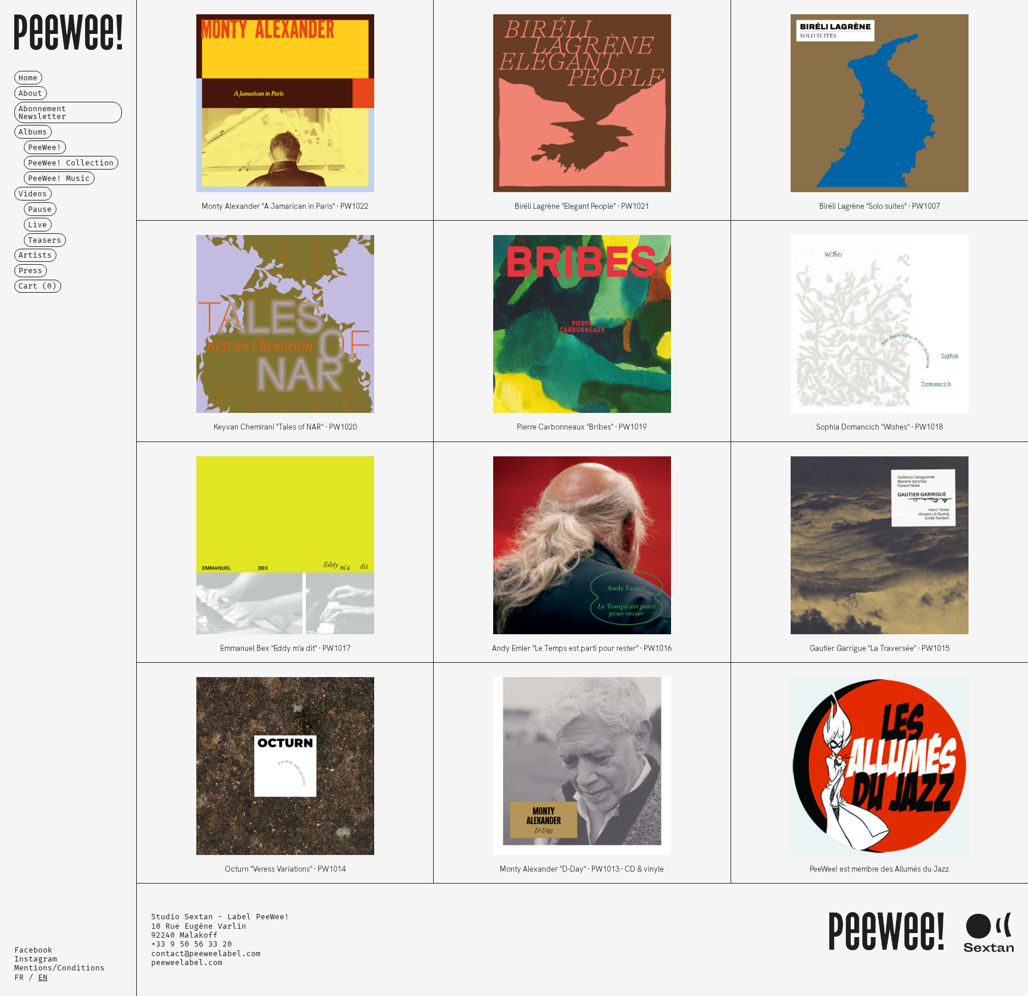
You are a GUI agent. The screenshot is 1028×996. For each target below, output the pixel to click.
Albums (32, 131)
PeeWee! (44, 147)
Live (37, 224)
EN (43, 977)
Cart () (37, 285)
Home (27, 77)
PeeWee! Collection (71, 162)
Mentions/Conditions (59, 967)
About (30, 93)
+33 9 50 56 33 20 (191, 943)
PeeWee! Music (59, 178)
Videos (32, 193)
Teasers (44, 240)
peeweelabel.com (186, 962)
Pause (40, 209)
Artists (35, 254)
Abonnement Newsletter (42, 112)
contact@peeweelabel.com (206, 953)
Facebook (33, 949)
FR (19, 977)
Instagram (35, 958)
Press (30, 270)
